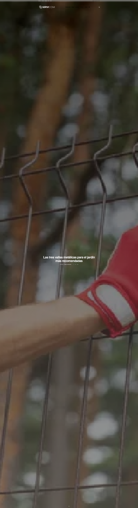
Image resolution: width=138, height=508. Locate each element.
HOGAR (86, 7)
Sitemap (46, 0)
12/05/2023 (61, 264)
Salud (73, 7)
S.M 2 (51, 0)
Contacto (39, 0)
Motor (82, 7)
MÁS (89, 7)
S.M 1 (48, 0)
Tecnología (67, 7)
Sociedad (77, 7)
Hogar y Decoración (68, 264)
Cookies (43, 0)
